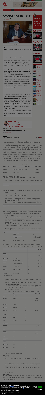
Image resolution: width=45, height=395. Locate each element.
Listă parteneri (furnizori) (22, 388)
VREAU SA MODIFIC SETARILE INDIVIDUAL (39, 389)
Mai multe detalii (12, 386)
